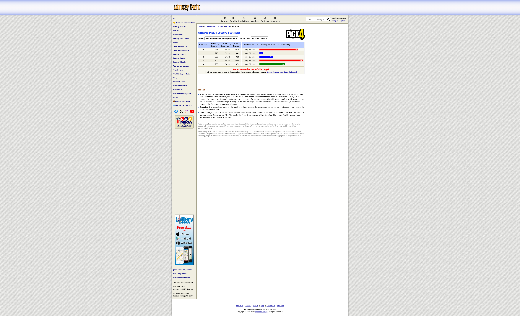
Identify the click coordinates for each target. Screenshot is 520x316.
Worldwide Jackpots (181, 66)
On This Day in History (182, 74)
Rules (175, 97)
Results (233, 21)
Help (262, 305)
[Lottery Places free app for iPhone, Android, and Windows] (184, 265)
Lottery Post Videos (181, 38)
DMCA (255, 305)
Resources (275, 21)
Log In (335, 21)
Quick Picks (178, 70)
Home (175, 19)
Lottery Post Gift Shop (184, 105)
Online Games (179, 82)
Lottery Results (179, 26)
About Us (239, 305)
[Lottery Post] (187, 7)
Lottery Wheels (179, 62)
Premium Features (180, 85)
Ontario (221, 26)
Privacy (248, 305)
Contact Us (177, 89)
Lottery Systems (179, 54)
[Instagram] (186, 111)
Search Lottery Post (181, 50)
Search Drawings (180, 46)
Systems (265, 21)
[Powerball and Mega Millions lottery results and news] (184, 128)
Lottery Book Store (182, 101)
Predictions (243, 21)
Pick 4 (227, 26)
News (175, 42)
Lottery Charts (179, 58)
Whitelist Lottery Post (182, 93)
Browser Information (181, 277)
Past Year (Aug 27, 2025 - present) (220, 38)
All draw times (258, 38)
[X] (181, 111)
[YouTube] (192, 111)
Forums (224, 21)
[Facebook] (176, 111)
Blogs (175, 78)
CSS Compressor (179, 273)
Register (342, 21)
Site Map (280, 305)
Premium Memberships (185, 23)
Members (255, 21)
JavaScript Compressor (182, 270)
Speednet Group (261, 311)
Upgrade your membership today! (282, 72)
